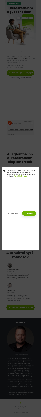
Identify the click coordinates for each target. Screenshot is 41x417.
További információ (20, 176)
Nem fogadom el (12, 213)
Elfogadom (29, 213)
